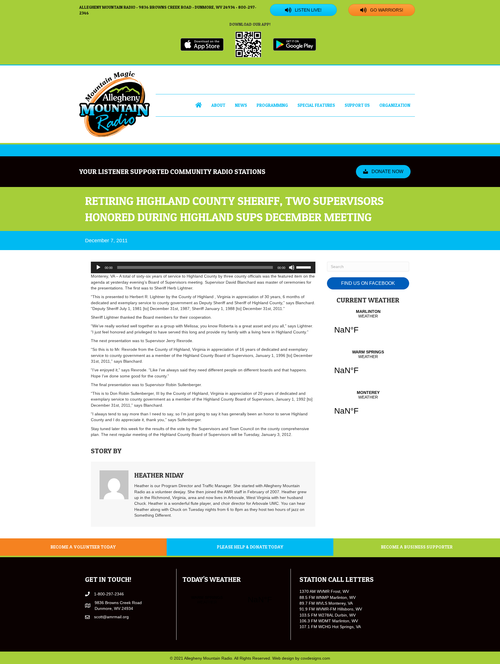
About (218, 105)
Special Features (316, 105)
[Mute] (292, 267)
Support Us (357, 105)
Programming (272, 105)
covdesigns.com (315, 658)
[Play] (98, 267)
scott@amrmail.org (111, 617)
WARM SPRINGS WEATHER (368, 366)
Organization (394, 105)
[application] (203, 267)
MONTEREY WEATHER (368, 406)
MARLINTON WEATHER (368, 325)
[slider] (304, 267)
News (241, 105)
